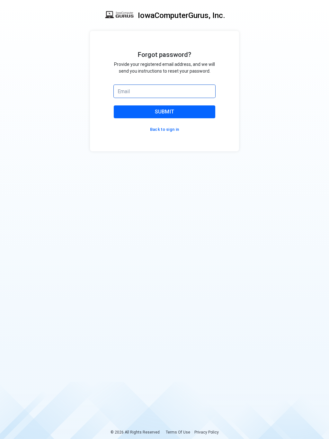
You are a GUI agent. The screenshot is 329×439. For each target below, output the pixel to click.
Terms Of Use (178, 432)
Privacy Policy (206, 432)
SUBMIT (164, 112)
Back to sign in (164, 129)
